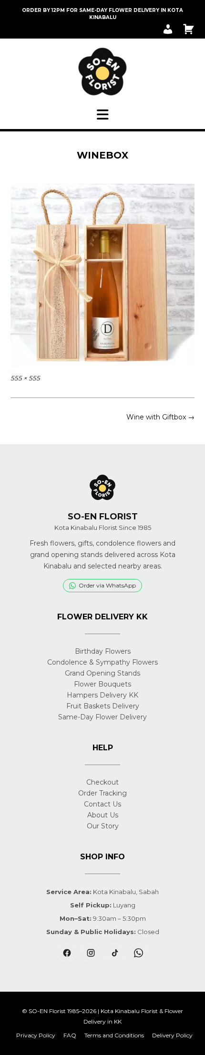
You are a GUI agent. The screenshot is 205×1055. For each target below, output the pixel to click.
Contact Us (102, 804)
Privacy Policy (35, 1035)
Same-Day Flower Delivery (102, 717)
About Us (102, 815)
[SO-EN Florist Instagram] (90, 952)
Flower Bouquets (102, 684)
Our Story (103, 826)
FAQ (69, 1035)
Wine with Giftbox (160, 417)
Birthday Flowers (103, 651)
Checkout (102, 782)
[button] (102, 114)
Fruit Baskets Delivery (102, 706)
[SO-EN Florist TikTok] (114, 952)
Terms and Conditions (114, 1035)
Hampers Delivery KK (102, 695)
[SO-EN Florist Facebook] (66, 952)
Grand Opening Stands (102, 673)
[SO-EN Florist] (102, 71)
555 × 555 (25, 378)
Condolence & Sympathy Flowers (102, 662)
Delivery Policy (172, 1035)
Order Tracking (102, 793)
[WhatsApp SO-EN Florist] (138, 952)
